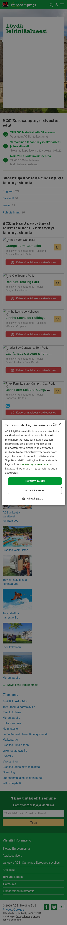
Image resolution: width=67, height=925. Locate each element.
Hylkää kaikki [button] (34, 490)
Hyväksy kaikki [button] (35, 481)
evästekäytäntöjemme (35, 464)
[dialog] (33, 462)
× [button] (59, 424)
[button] (33, 499)
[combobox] (54, 424)
